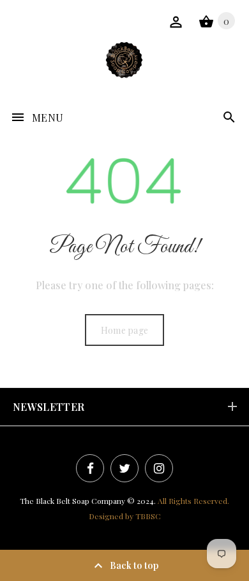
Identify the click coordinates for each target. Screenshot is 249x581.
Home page (125, 330)
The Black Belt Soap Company (72, 501)
